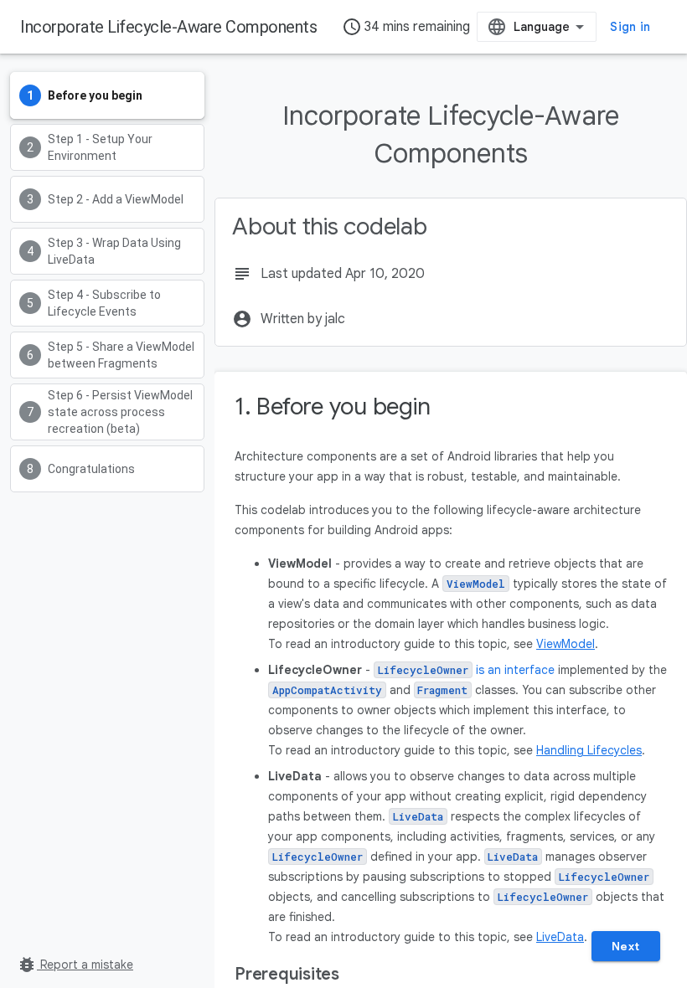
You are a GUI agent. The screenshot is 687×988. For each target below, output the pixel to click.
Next (626, 946)
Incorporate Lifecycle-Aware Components (168, 27)
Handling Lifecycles (589, 750)
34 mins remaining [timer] (406, 27)
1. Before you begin (332, 406)
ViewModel (565, 643)
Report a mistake (75, 964)
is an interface (468, 669)
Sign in (630, 26)
